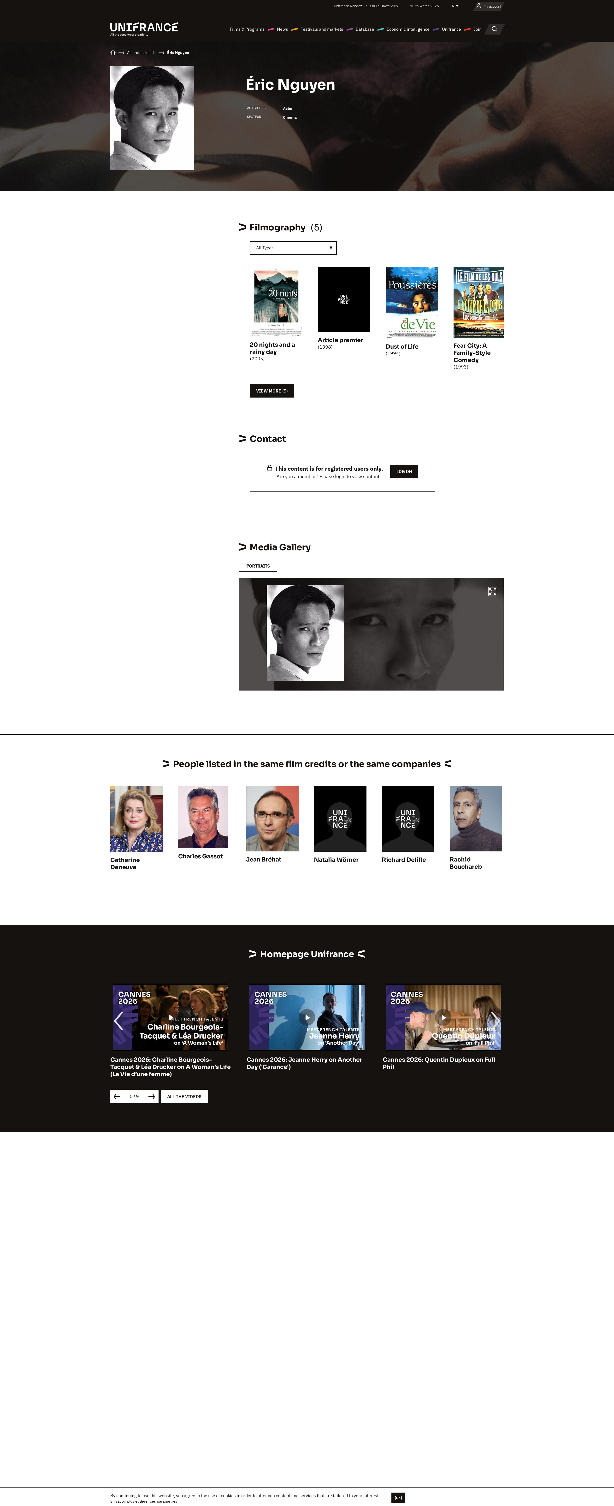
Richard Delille (404, 859)
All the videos (184, 1096)
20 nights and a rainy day (272, 348)
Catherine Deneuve (125, 863)
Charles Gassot (200, 856)
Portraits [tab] (258, 566)
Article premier (340, 340)
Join (477, 29)
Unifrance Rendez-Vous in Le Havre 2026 (366, 6)
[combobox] (293, 248)
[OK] (398, 1498)
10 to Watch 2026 (424, 6)
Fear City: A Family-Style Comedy (472, 353)
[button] (492, 592)
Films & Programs (247, 29)
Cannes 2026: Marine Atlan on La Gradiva (443, 1059)
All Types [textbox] (265, 248)
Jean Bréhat (263, 859)
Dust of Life (402, 346)
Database (365, 29)
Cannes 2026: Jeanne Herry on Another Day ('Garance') (168, 1063)
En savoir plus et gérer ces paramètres (143, 1501)
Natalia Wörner (336, 859)
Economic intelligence (408, 29)
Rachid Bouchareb (466, 863)
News (282, 29)
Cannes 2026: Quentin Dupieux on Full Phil (303, 1063)
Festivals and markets (322, 29)
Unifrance (451, 29)
